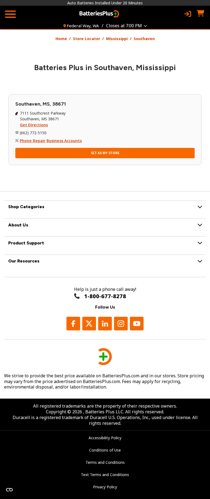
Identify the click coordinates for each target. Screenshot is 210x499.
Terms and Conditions (105, 462)
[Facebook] (73, 323)
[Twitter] (89, 323)
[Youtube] (137, 323)
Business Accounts (64, 140)
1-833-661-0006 (105, 296)
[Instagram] (121, 323)
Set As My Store (105, 153)
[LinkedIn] (105, 323)
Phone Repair (32, 140)
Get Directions (34, 124)
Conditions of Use (105, 450)
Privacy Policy (105, 486)
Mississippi (117, 38)
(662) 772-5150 (33, 132)
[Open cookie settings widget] (9, 489)
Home (61, 38)
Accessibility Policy (105, 437)
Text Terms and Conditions (105, 474)
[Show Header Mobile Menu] (10, 14)
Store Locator (86, 38)
